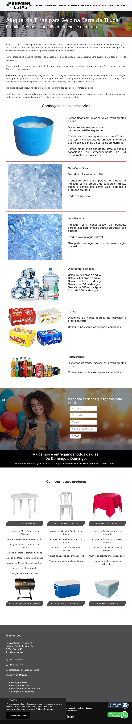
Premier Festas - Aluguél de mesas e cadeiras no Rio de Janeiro (66, 708)
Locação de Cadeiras (21, 685)
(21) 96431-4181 (16, 664)
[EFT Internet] (66, 717)
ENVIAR (75, 436)
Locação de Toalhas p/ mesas (25, 688)
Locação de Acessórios (22, 691)
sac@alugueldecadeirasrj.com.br (24, 670)
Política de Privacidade (44, 709)
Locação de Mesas (20, 682)
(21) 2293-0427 (16, 659)
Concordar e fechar (18, 715)
